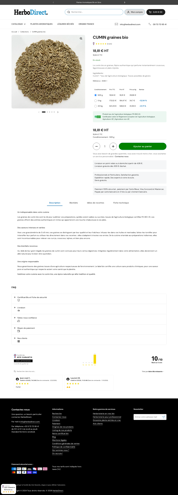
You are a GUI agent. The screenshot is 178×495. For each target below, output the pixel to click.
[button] (155, 12)
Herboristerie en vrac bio (103, 413)
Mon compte (137, 12)
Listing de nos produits (62, 430)
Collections (24, 32)
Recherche (57, 413)
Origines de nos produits (63, 427)
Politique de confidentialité (63, 447)
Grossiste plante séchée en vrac (107, 420)
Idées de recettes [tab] (95, 203)
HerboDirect (58, 490)
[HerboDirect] (31, 12)
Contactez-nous (59, 417)
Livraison (56, 420)
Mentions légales (59, 440)
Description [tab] (54, 203)
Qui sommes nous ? (60, 450)
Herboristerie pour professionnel (107, 417)
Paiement (56, 423)
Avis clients (98, 423)
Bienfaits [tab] (74, 203)
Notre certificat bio (60, 433)
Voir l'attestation (23, 361)
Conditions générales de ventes (66, 443)
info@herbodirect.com (30, 421)
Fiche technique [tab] (121, 203)
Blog (54, 437)
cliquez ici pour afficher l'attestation (53, 485)
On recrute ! (57, 453)
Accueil (14, 32)
